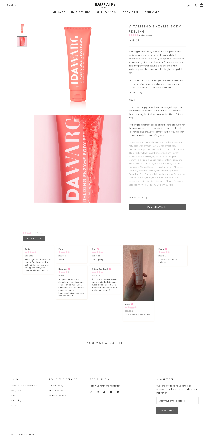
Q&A (13, 395)
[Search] (195, 5)
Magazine (16, 390)
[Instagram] (98, 392)
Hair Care (58, 12)
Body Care (131, 12)
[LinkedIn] (118, 392)
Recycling (16, 400)
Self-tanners (107, 12)
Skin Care (152, 12)
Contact (15, 405)
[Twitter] (143, 198)
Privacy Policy (56, 390)
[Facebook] (139, 198)
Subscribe (167, 410)
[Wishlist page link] (179, 5)
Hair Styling (81, 12)
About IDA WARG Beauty (24, 385)
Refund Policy (56, 385)
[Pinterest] (146, 198)
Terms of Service (58, 395)
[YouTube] (111, 392)
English (12, 5)
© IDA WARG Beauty (23, 434)
